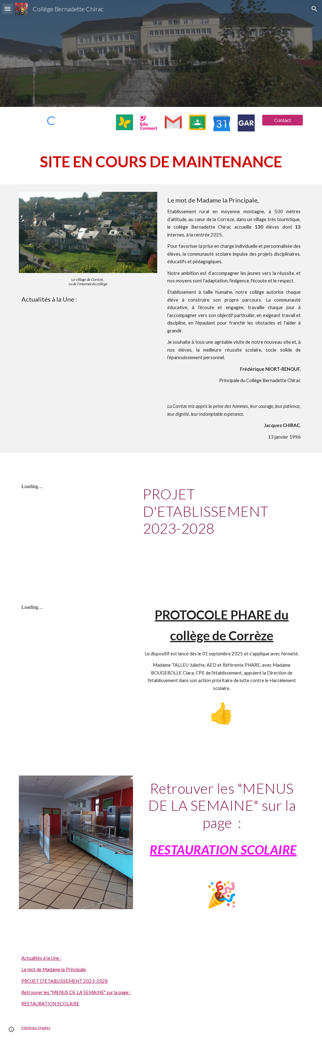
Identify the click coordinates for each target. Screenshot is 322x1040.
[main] (161, 162)
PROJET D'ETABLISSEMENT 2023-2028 (64, 981)
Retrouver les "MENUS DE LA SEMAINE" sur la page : (76, 992)
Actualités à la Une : (41, 958)
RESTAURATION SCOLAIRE (50, 1003)
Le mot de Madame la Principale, (54, 969)
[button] (7, 8)
